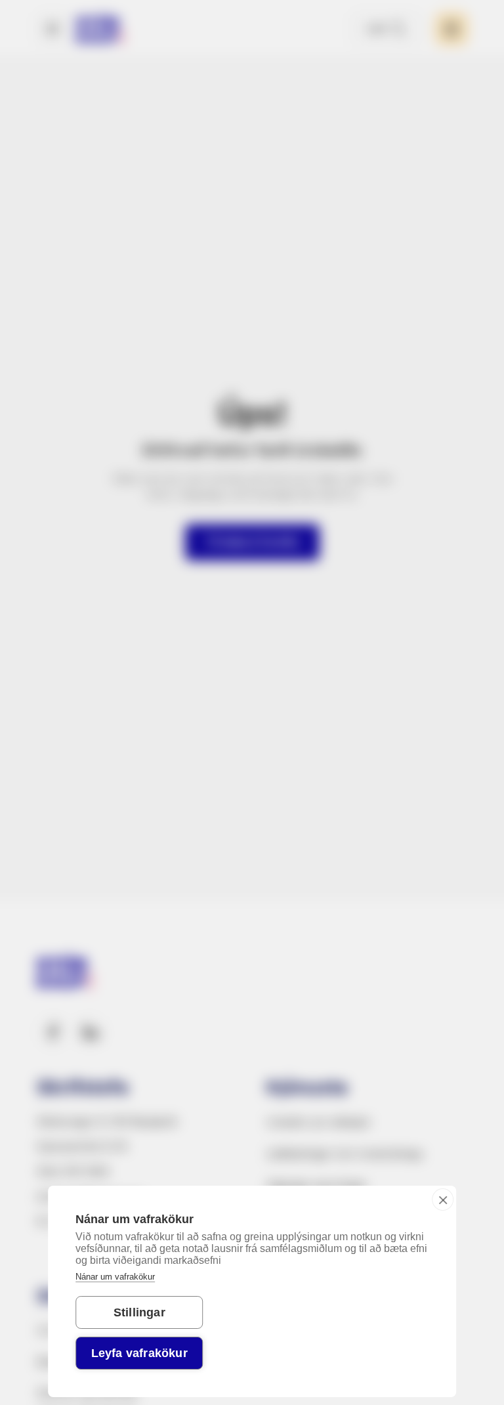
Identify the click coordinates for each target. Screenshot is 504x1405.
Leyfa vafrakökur (139, 1353)
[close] (442, 1199)
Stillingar (139, 1312)
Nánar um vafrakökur (115, 1277)
